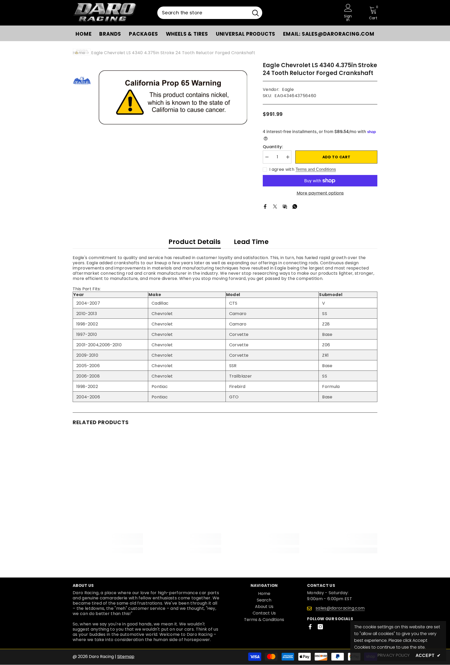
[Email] (285, 206)
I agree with (281, 169)
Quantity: (273, 146)
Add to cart (336, 157)
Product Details (194, 241)
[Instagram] (320, 627)
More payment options (320, 193)
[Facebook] (265, 206)
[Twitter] (275, 206)
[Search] (209, 13)
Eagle (288, 89)
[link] (108, 542)
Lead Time (251, 241)
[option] (173, 97)
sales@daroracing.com (340, 608)
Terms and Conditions (316, 169)
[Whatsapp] (294, 206)
